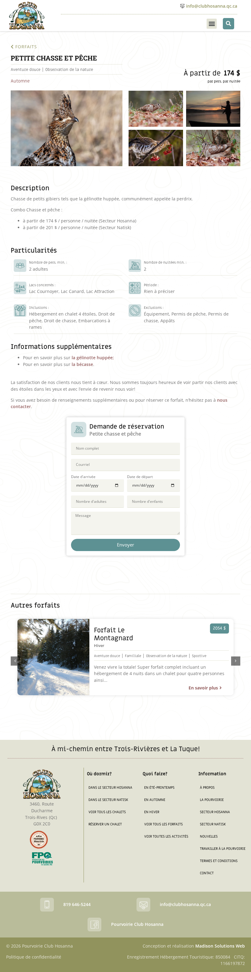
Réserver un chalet (105, 824)
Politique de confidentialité (33, 957)
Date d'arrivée (83, 477)
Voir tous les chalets (107, 812)
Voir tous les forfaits (163, 824)
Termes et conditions (219, 861)
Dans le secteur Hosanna (110, 787)
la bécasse (82, 364)
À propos (207, 787)
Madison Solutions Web (220, 946)
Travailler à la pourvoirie (222, 848)
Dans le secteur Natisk (108, 800)
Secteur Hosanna (215, 812)
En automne (154, 800)
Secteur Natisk (213, 824)
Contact (207, 873)
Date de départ (140, 477)
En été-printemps (159, 787)
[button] (212, 24)
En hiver (151, 812)
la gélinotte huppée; (93, 357)
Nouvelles (209, 836)
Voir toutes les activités (166, 836)
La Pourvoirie (212, 800)
